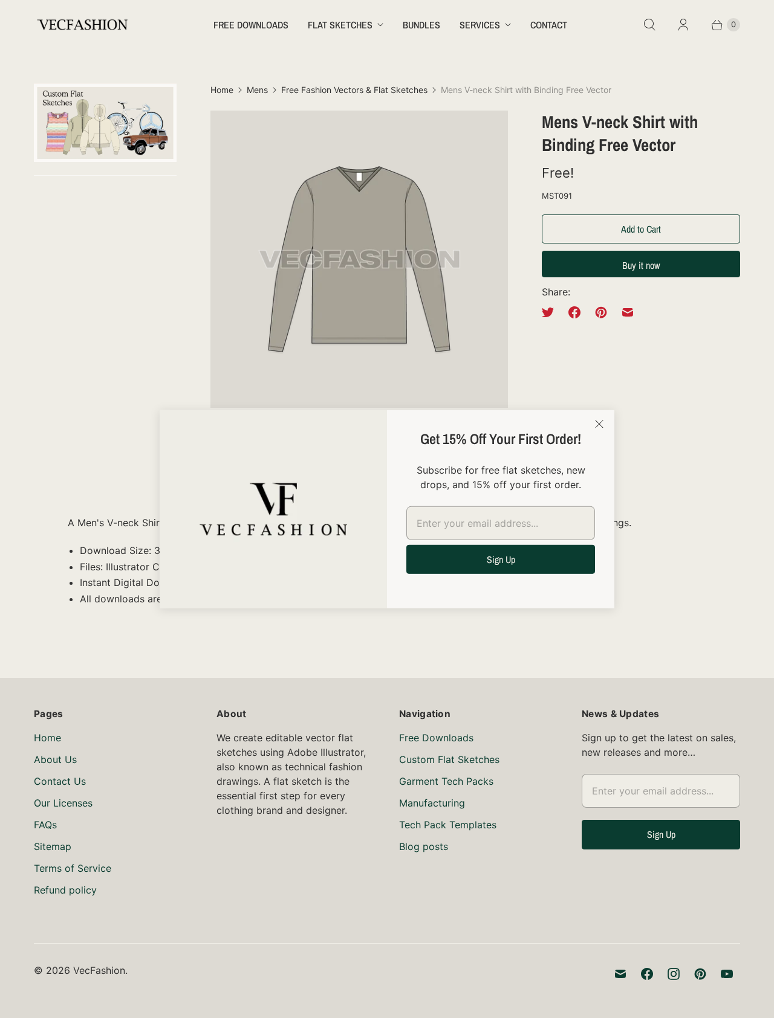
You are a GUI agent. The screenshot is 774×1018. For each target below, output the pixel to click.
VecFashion (99, 970)
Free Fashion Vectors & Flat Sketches (354, 90)
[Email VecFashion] (620, 974)
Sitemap (52, 846)
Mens (257, 90)
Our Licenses (63, 803)
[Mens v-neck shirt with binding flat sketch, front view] (359, 259)
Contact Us (60, 781)
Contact (548, 24)
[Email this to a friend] (627, 312)
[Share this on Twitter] (551, 312)
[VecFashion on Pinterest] (700, 974)
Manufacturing (432, 803)
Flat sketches (340, 24)
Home (221, 90)
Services (480, 24)
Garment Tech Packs (446, 781)
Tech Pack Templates (447, 825)
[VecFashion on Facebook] (647, 974)
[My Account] (683, 24)
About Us (55, 759)
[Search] (649, 24)
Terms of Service (72, 868)
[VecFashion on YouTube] (727, 974)
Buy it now (641, 265)
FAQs (45, 825)
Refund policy (65, 890)
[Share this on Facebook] (574, 312)
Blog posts (423, 846)
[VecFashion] (82, 24)
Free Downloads (250, 24)
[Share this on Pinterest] (601, 312)
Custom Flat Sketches (449, 759)
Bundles (421, 24)
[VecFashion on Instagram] (673, 974)
